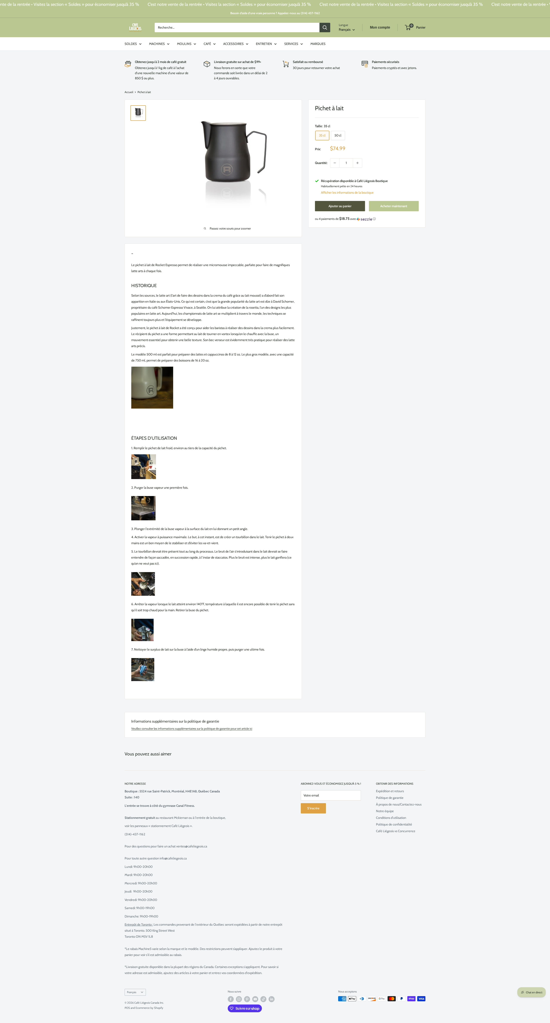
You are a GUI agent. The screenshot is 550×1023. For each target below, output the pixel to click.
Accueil (129, 92)
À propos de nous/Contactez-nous (399, 804)
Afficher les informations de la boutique (347, 193)
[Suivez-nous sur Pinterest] (247, 999)
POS (127, 1007)
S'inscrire (313, 808)
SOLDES (131, 44)
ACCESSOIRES (233, 44)
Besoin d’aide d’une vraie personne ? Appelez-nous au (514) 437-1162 (275, 13)
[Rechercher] (324, 27)
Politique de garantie (389, 798)
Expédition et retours (390, 791)
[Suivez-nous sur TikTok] (263, 999)
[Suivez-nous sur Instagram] (239, 999)
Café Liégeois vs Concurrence (395, 831)
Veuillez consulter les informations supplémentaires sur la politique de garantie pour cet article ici (191, 728)
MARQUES (317, 44)
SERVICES (291, 44)
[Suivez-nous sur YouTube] (255, 999)
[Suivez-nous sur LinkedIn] (272, 999)
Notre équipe (385, 811)
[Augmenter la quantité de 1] (357, 162)
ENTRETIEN (264, 44)
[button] (367, 219)
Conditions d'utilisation (391, 818)
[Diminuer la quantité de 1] (334, 162)
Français (131, 992)
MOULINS (184, 44)
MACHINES (157, 44)
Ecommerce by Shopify (149, 1007)
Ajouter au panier (339, 206)
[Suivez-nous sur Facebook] (231, 999)
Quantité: (321, 163)
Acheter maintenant (393, 206)
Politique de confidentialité (394, 824)
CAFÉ (207, 44)
